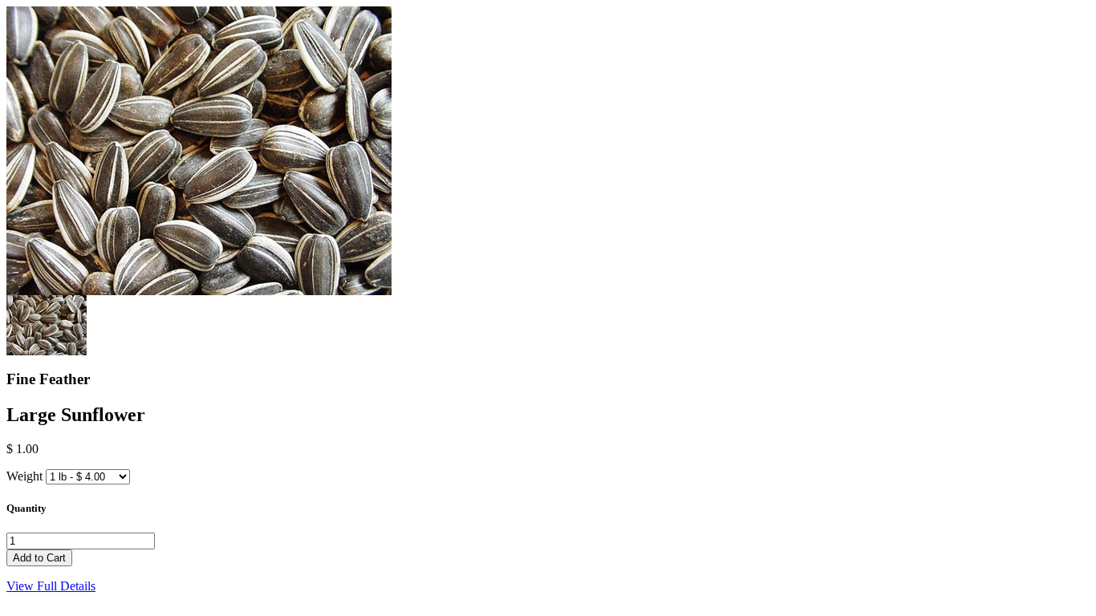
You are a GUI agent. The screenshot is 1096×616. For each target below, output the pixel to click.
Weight (24, 476)
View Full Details (50, 586)
